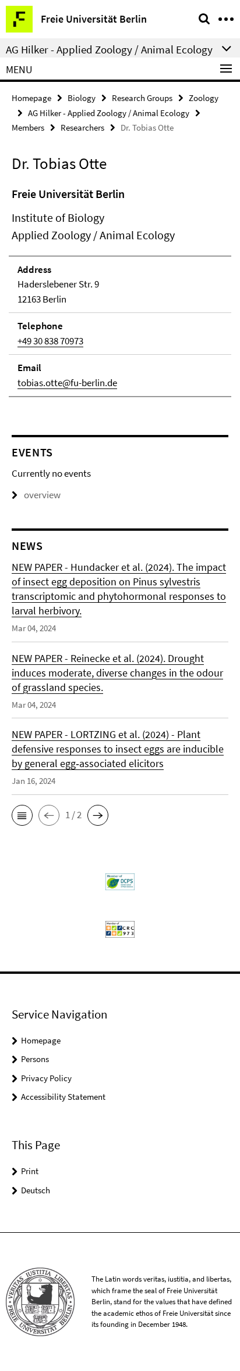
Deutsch (35, 1190)
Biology (82, 97)
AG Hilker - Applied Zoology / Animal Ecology (108, 112)
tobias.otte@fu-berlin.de (67, 382)
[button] (22, 815)
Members (28, 127)
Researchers (82, 127)
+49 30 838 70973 (50, 340)
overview (42, 494)
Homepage (31, 97)
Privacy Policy (46, 1078)
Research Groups (142, 97)
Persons (35, 1058)
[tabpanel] (120, 291)
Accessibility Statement (63, 1096)
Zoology (203, 97)
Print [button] (29, 1170)
